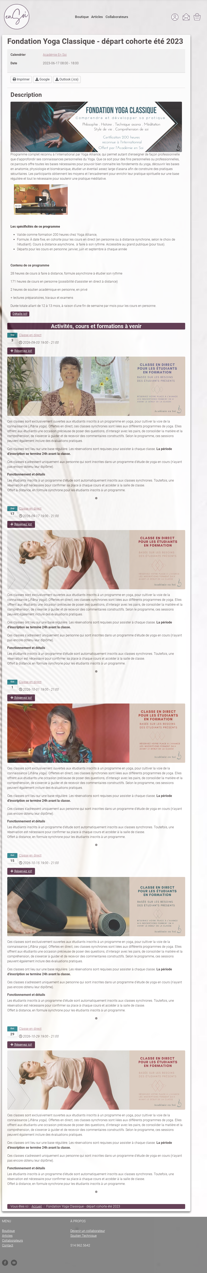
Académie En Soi (55, 55)
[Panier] (197, 17)
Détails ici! (20, 314)
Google (44, 79)
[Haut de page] (200, 1267)
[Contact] (186, 17)
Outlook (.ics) (68, 79)
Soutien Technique (83, 1236)
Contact (7, 1245)
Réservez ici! (23, 351)
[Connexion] (174, 17)
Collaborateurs (117, 17)
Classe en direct (30, 335)
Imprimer (23, 79)
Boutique (82, 17)
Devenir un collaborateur (87, 1231)
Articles (97, 17)
